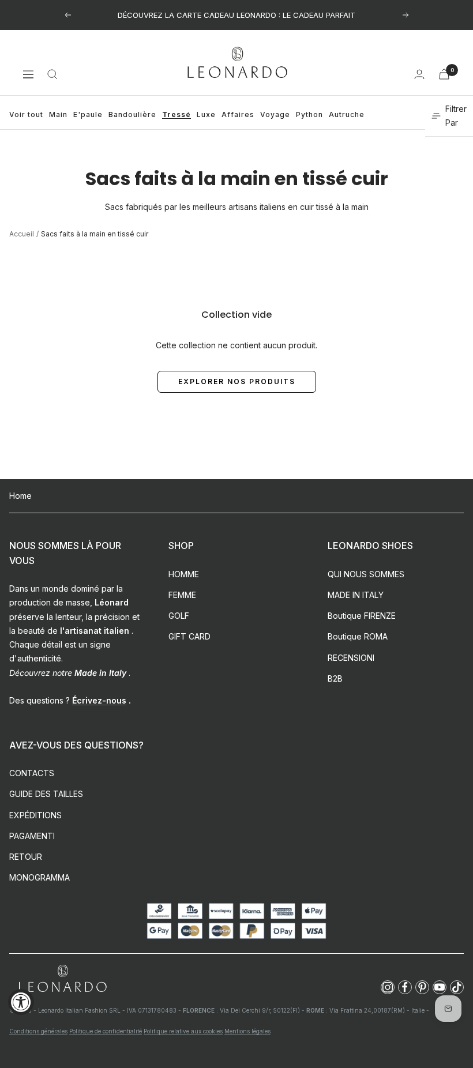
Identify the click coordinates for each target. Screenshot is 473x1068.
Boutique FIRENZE (362, 616)
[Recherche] (52, 74)
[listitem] (388, 987)
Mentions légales (247, 1031)
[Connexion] (419, 74)
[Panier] (444, 74)
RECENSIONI (351, 658)
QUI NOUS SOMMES (366, 574)
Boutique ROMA (358, 636)
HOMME (183, 574)
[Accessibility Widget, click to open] (21, 1002)
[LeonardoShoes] (62, 979)
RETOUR (25, 857)
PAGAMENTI (32, 836)
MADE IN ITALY (356, 595)
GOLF (178, 616)
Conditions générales (38, 1031)
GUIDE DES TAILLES (46, 794)
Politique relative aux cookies (183, 1031)
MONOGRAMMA (39, 877)
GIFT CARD (189, 636)
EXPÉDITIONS (35, 815)
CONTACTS (31, 773)
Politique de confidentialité (105, 1031)
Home (20, 496)
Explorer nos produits (236, 381)
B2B (335, 678)
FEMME (182, 595)
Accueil (21, 234)
